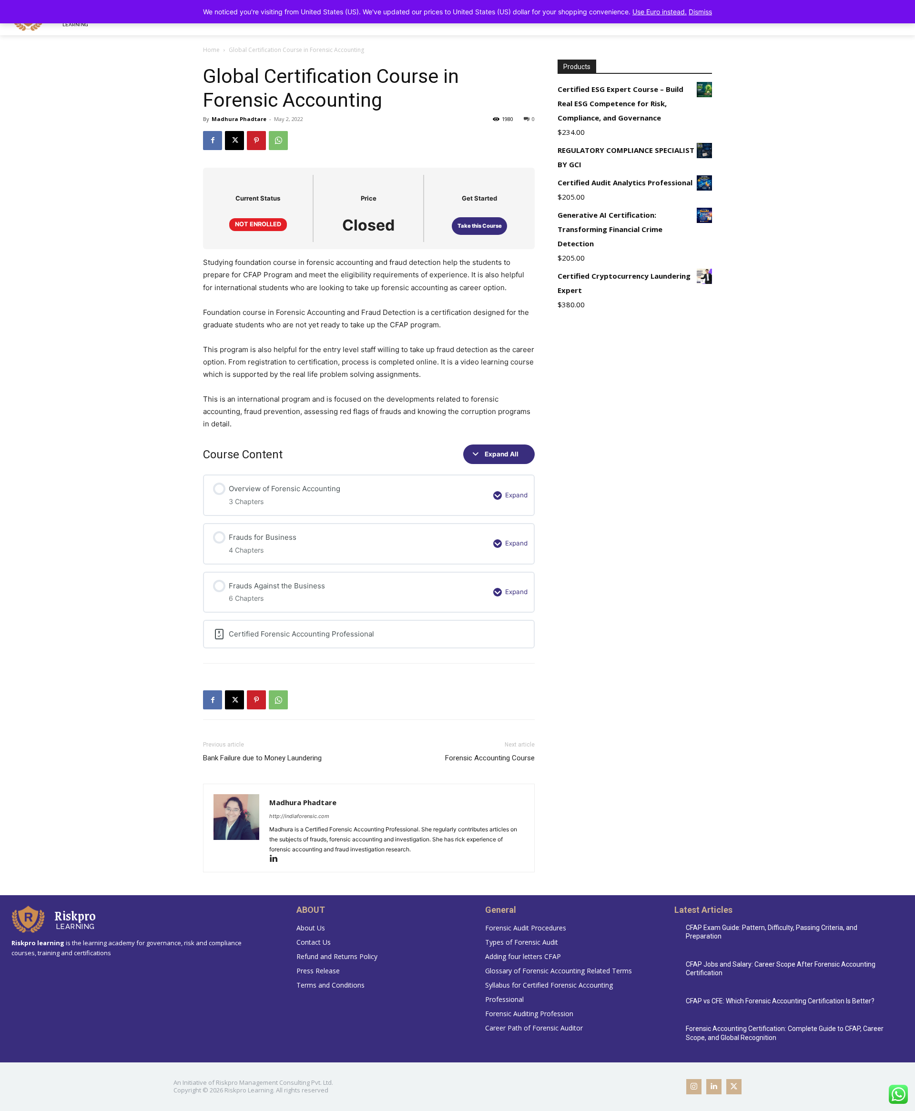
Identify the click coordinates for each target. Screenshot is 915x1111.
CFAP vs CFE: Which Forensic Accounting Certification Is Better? (780, 1001)
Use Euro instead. (659, 12)
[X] (234, 140)
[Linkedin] (277, 859)
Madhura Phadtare (239, 118)
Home (211, 50)
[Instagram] (694, 1086)
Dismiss (700, 12)
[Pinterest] (256, 140)
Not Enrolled (258, 224)
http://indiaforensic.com (299, 816)
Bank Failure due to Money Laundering (262, 758)
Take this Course (480, 225)
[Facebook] (212, 140)
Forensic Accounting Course (490, 758)
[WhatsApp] (278, 140)
